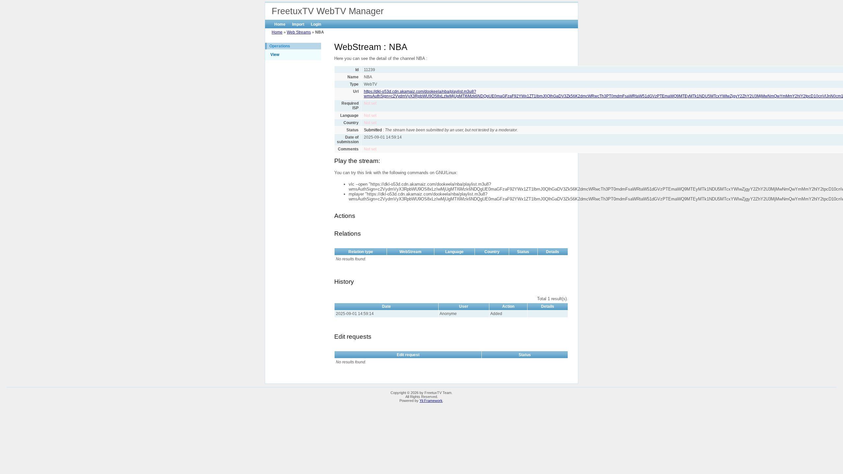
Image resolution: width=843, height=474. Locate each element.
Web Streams (299, 32)
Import (298, 24)
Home (280, 24)
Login (316, 24)
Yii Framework (431, 401)
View (274, 54)
